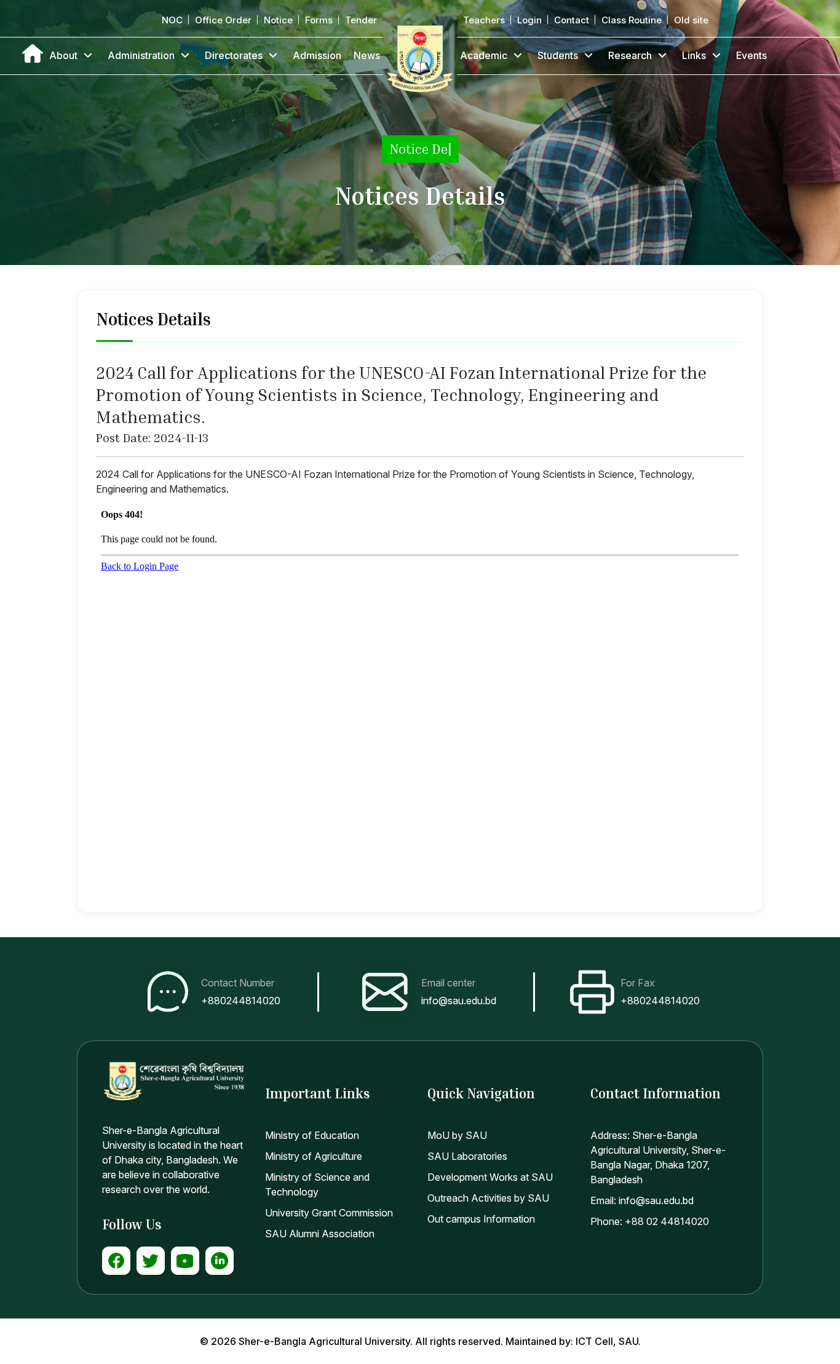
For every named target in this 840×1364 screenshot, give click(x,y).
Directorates (234, 55)
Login (529, 20)
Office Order (223, 20)
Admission (317, 55)
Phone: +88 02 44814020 (649, 1221)
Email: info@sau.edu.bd (642, 1200)
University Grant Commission (329, 1213)
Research (630, 55)
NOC (172, 20)
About (63, 55)
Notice (278, 20)
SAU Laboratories (467, 1156)
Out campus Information (481, 1219)
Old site (691, 20)
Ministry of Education (312, 1135)
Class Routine (631, 20)
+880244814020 (240, 1000)
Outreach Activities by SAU (488, 1198)
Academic (483, 55)
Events (751, 55)
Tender (361, 20)
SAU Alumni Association (319, 1233)
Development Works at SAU (490, 1177)
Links (694, 55)
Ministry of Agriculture (313, 1156)
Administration (141, 55)
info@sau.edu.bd (458, 1000)
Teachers (484, 20)
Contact (571, 20)
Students (557, 55)
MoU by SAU (457, 1135)
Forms (319, 20)
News (367, 55)
